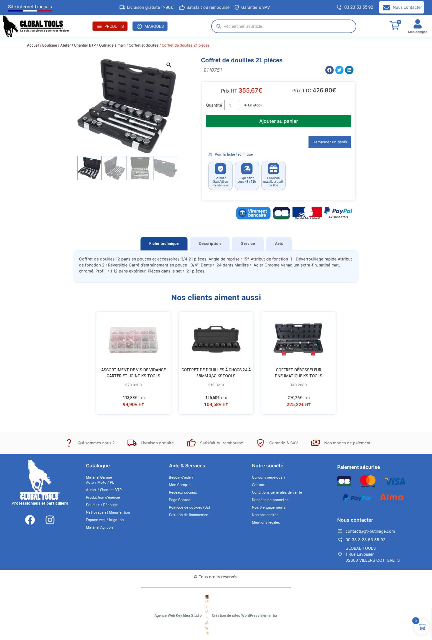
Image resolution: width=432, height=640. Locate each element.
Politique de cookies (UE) (189, 507)
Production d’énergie (103, 497)
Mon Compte (179, 485)
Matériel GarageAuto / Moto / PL (100, 480)
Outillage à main (112, 45)
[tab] (164, 243)
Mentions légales (266, 522)
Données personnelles (270, 500)
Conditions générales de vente (277, 492)
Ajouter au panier (278, 121)
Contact (259, 485)
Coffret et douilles (143, 45)
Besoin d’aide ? (181, 477)
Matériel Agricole (100, 527)
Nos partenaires (265, 515)
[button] (168, 64)
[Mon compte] (417, 24)
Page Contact (180, 500)
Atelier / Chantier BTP (78, 45)
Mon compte (417, 32)
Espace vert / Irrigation (105, 520)
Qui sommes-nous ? (268, 477)
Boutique (49, 45)
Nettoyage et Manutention (108, 512)
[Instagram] (50, 520)
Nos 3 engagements (269, 507)
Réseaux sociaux (183, 492)
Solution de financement (189, 515)
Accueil (33, 45)
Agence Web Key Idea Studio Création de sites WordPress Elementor (216, 615)
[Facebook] (30, 520)
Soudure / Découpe (102, 505)
